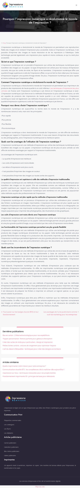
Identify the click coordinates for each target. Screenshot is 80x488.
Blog (4, 43)
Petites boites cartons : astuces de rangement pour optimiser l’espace (29, 345)
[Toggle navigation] (76, 5)
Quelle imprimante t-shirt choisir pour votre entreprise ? (24, 366)
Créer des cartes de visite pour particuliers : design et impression (27, 342)
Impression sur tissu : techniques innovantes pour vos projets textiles (29, 373)
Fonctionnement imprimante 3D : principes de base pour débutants (29, 376)
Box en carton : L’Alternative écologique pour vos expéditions (26, 335)
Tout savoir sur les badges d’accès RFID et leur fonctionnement (21, 313)
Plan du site (40, 487)
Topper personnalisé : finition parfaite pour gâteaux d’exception (27, 339)
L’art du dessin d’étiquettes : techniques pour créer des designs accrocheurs (32, 349)
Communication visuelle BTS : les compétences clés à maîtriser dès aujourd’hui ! (33, 369)
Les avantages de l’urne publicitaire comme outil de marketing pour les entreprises (60, 313)
